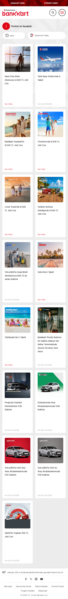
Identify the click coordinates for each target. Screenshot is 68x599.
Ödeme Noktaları (41, 586)
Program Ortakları (27, 591)
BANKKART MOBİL (18, 3)
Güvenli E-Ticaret (57, 586)
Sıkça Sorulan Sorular (23, 586)
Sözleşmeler (42, 591)
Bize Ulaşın (8, 586)
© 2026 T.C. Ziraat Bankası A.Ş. (34, 595)
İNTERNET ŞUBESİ (51, 3)
